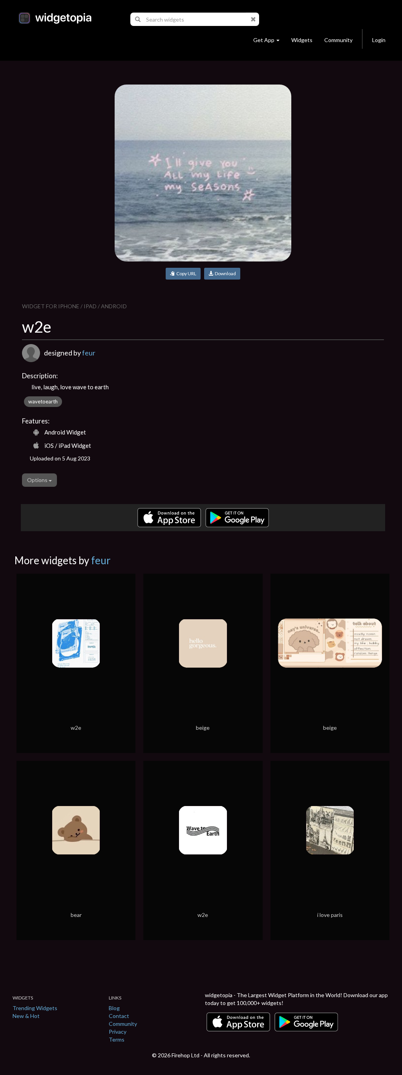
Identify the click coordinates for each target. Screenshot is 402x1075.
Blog (114, 1008)
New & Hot (26, 1015)
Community (338, 40)
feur (88, 352)
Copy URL (185, 273)
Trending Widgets (35, 1008)
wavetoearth (43, 401)
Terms (116, 1039)
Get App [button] (263, 40)
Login (379, 40)
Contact (119, 1015)
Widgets (301, 40)
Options (38, 480)
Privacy (117, 1031)
